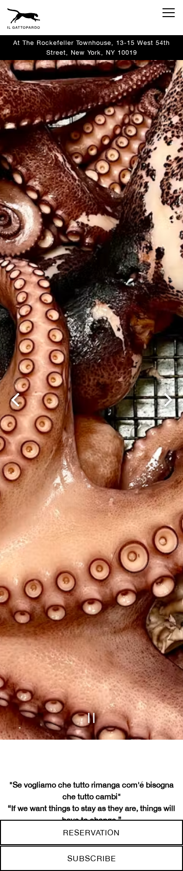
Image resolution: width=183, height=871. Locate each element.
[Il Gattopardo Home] (41, 17)
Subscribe (91, 858)
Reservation (91, 832)
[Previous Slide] (15, 446)
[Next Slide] (168, 446)
